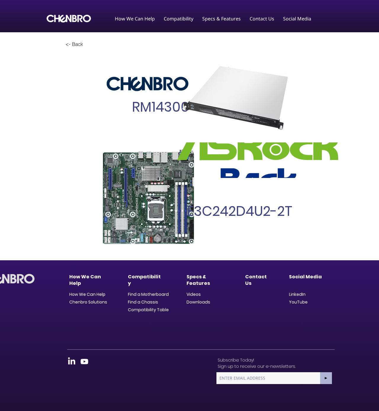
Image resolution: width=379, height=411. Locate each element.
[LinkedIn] (71, 361)
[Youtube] (84, 361)
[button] (134, 18)
